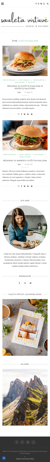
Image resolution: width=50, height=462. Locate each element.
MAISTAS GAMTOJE (38, 80)
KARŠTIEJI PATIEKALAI (9, 80)
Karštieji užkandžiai (25, 154)
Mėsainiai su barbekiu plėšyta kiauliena (25, 160)
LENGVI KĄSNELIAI (24, 80)
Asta (19, 92)
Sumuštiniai (31, 82)
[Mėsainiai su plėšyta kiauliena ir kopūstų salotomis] (25, 61)
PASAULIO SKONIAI (25, 157)
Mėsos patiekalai (20, 82)
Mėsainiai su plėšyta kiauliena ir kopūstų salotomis (25, 87)
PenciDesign (26, 453)
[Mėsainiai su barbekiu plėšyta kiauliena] (25, 135)
